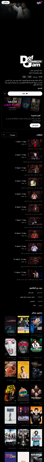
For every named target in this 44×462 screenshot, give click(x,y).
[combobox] (9, 135)
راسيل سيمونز (30, 297)
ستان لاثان (31, 292)
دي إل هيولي (23, 297)
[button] (5, 2)
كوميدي (40, 88)
